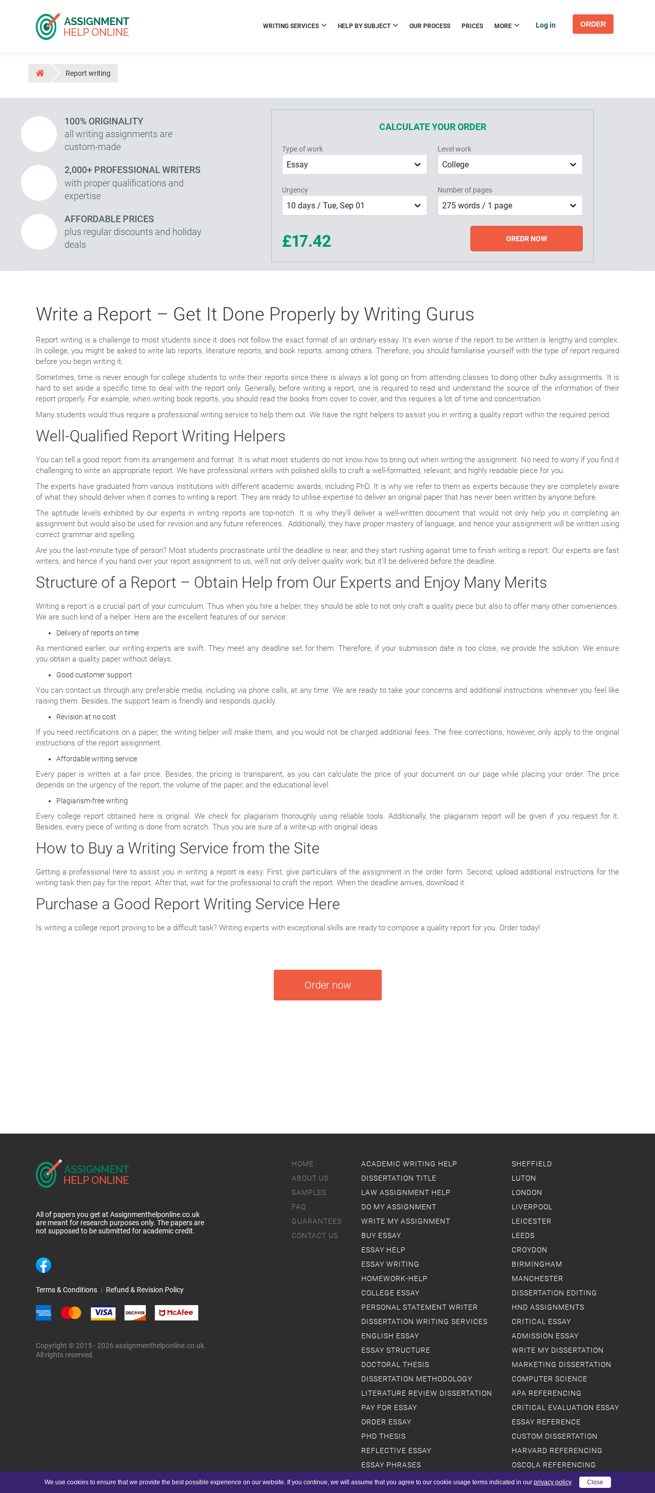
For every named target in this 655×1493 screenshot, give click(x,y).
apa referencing (547, 1393)
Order (593, 24)
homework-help (394, 1278)
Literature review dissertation (426, 1393)
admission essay (545, 1336)
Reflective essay (396, 1450)
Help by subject (365, 26)
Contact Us (315, 1235)
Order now (327, 985)
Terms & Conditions (66, 1290)
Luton (524, 1178)
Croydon (530, 1250)
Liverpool (532, 1207)
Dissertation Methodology (416, 1379)
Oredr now (526, 238)
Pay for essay (389, 1407)
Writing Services (291, 26)
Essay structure (395, 1350)
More (503, 26)
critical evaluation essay (565, 1407)
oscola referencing (554, 1465)
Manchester (537, 1278)
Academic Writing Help (409, 1164)
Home (303, 1164)
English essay (390, 1336)
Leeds (523, 1235)
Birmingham (537, 1264)
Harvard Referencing (557, 1450)
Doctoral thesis (395, 1364)
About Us (310, 1178)
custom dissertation (555, 1436)
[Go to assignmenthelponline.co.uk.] (39, 73)
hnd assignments (548, 1307)
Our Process (429, 26)
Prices (472, 26)
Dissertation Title (398, 1178)
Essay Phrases (391, 1465)
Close (595, 1482)
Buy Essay (381, 1235)
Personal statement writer (419, 1307)
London (527, 1192)
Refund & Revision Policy (145, 1290)
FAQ (299, 1207)
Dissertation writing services (424, 1321)
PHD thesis (383, 1436)
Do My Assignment (398, 1207)
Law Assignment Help (406, 1192)
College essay (390, 1293)
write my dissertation (558, 1350)
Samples (309, 1192)
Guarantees (317, 1221)
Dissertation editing (554, 1293)
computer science (549, 1379)
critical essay (541, 1321)
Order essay (386, 1422)
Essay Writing (390, 1264)
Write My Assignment (405, 1221)
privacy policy (553, 1482)
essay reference (546, 1422)
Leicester (532, 1221)
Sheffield (532, 1164)
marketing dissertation (562, 1364)
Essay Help (383, 1250)
